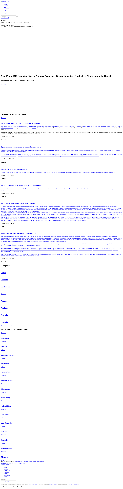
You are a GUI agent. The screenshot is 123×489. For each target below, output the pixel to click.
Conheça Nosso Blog (73, 484)
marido (11, 128)
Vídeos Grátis (7, 7)
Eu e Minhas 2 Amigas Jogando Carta (14, 169)
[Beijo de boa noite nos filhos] (61, 86)
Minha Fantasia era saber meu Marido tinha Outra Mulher (21, 185)
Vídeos (6, 5)
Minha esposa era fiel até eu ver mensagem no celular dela (20, 123)
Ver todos (3, 84)
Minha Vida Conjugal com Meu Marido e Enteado (18, 203)
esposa (34, 128)
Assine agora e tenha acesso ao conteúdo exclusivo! (29, 461)
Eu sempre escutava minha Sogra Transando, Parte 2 (16, 96)
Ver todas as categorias (7, 326)
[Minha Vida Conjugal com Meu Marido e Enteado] (61, 200)
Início (5, 4)
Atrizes (6, 10)
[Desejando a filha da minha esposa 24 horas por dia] (61, 230)
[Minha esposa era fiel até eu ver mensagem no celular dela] (61, 120)
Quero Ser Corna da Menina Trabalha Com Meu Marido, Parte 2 (19, 110)
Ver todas (3, 118)
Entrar (2, 18)
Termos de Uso (53, 484)
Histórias (6, 8)
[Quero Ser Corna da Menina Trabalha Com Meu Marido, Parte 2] (61, 107)
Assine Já (6, 18)
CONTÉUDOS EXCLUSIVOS (13, 463)
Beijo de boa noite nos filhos (8, 89)
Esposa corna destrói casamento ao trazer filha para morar (21, 147)
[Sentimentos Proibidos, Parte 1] (61, 100)
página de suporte (32, 484)
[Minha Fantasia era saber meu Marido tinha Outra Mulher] (61, 182)
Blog (5, 13)
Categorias (7, 11)
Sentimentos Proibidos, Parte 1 (9, 103)
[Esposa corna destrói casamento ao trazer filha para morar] (61, 143)
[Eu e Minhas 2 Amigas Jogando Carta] (61, 166)
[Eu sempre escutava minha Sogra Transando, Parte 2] (61, 93)
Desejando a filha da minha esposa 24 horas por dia (18, 233)
